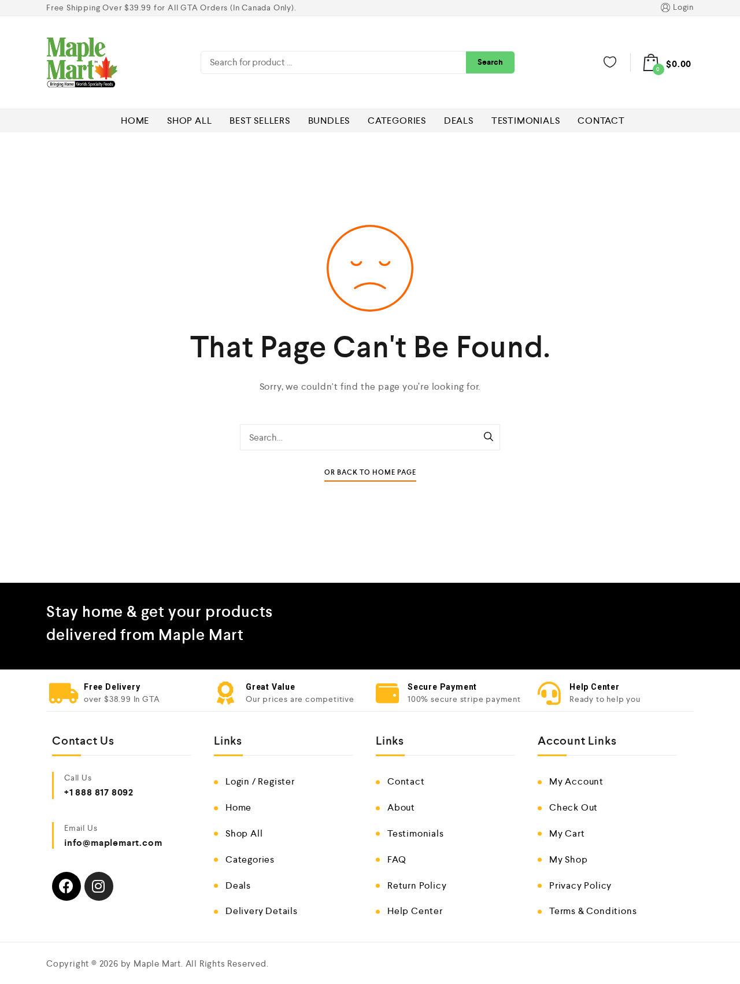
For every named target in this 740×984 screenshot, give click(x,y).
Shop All (189, 120)
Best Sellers (260, 120)
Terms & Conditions (593, 911)
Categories (397, 120)
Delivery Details (261, 911)
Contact (601, 120)
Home (135, 120)
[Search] (488, 437)
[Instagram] (98, 886)
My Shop (568, 859)
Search (490, 62)
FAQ (396, 859)
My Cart (567, 833)
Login (683, 7)
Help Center (415, 911)
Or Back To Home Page (370, 472)
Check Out (573, 807)
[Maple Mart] (82, 62)
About (401, 807)
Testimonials (525, 120)
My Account (576, 781)
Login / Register (260, 781)
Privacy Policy (580, 885)
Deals (458, 120)
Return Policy (416, 885)
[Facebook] (66, 886)
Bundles (329, 120)
